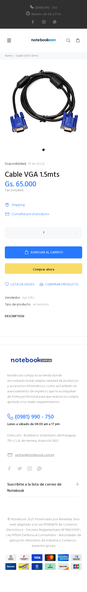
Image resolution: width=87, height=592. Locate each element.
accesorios (41, 304)
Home (8, 55)
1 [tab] (43, 150)
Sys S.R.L (28, 298)
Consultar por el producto (30, 214)
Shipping (18, 205)
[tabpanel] (43, 102)
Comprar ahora (43, 269)
